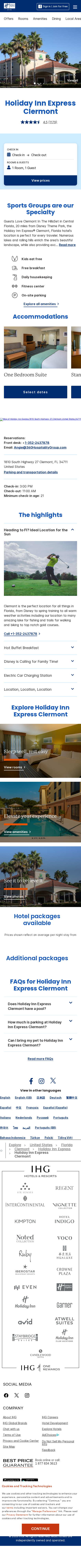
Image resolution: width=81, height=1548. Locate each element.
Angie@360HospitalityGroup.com (40, 447)
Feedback (48, 1450)
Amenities (40, 19)
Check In (12, 149)
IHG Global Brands (15, 1423)
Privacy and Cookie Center (21, 1440)
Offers (8, 19)
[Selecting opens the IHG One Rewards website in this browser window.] (40, 1368)
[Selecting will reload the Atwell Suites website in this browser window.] (64, 1320)
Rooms (23, 19)
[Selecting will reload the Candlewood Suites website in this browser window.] (40, 1354)
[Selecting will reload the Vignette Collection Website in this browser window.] (64, 1203)
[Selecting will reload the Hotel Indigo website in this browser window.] (64, 1220)
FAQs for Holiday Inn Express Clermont (40, 985)
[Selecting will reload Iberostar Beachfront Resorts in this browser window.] (25, 1270)
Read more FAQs (40, 1059)
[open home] (3, 1150)
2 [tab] (38, 84)
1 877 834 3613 (46, 1463)
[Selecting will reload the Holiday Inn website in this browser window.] (25, 1304)
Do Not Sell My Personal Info (58, 1443)
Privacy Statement (17, 1514)
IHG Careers (50, 1417)
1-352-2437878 (37, 443)
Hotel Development (55, 1423)
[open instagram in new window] (39, 1081)
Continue (40, 1529)
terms (9, 1507)
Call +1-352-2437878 (20, 634)
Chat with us (11, 1429)
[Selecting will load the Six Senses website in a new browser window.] (25, 1187)
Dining (56, 19)
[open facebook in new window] (29, 1081)
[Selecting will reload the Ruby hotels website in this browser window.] (25, 1253)
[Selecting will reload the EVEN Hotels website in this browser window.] (25, 1287)
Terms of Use (12, 1434)
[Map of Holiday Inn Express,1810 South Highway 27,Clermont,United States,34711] (40, 419)
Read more (67, 245)
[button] (75, 6)
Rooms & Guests (18, 162)
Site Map (9, 1446)
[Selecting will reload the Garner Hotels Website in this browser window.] (64, 1304)
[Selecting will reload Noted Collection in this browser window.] (25, 1237)
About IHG (10, 1417)
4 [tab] (43, 83)
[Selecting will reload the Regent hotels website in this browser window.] (64, 1187)
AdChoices (49, 1434)
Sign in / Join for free (55, 6)
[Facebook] (7, 1395)
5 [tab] (46, 84)
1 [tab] (35, 84)
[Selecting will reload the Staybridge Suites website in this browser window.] (25, 1337)
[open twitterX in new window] (51, 1081)
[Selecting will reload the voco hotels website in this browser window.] (64, 1237)
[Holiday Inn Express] (9, 6)
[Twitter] (16, 1395)
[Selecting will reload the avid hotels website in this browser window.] (25, 1320)
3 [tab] (41, 84)
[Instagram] (27, 1395)
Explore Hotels (52, 1429)
